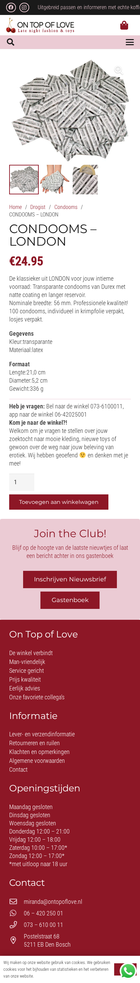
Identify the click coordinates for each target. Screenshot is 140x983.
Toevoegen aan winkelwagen (59, 502)
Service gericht (26, 670)
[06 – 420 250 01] (16, 913)
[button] (10, 42)
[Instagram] (24, 8)
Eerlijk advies (24, 688)
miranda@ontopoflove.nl (53, 901)
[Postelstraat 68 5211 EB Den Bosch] (16, 940)
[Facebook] (11, 8)
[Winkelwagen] (124, 25)
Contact (18, 769)
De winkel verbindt (31, 652)
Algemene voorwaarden (37, 760)
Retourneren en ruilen (34, 743)
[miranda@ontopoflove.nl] (16, 902)
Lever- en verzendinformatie (42, 734)
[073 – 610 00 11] (16, 925)
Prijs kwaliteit (25, 679)
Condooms (65, 207)
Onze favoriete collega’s (37, 697)
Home (15, 207)
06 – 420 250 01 (43, 913)
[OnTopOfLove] (40, 25)
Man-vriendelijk (27, 661)
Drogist (38, 207)
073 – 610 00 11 (43, 924)
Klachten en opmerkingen (39, 751)
